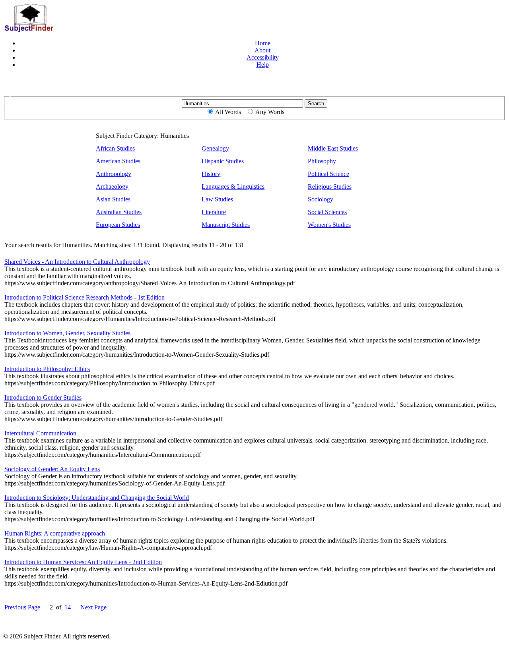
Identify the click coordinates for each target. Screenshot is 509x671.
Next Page (93, 607)
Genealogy (215, 148)
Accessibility (263, 57)
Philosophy (322, 161)
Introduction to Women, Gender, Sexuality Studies (67, 333)
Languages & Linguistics (233, 186)
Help (262, 64)
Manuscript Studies (226, 224)
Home (262, 43)
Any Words (269, 111)
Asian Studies (113, 199)
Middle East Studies (333, 148)
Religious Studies (330, 186)
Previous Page (22, 607)
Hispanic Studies (223, 161)
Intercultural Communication (40, 433)
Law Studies (217, 199)
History (211, 173)
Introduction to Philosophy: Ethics (47, 368)
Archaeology (112, 186)
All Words (228, 111)
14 (67, 607)
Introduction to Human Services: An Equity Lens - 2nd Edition (83, 562)
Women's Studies (329, 224)
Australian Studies (119, 212)
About (262, 50)
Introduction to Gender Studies (43, 397)
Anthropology (113, 173)
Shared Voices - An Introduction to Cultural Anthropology (77, 261)
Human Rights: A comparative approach (54, 533)
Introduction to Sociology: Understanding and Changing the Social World (96, 497)
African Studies (115, 148)
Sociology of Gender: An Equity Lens (52, 469)
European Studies (118, 224)
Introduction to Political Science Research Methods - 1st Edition (84, 297)
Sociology (320, 199)
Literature (214, 212)
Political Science (328, 173)
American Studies (118, 161)
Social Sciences (327, 212)
